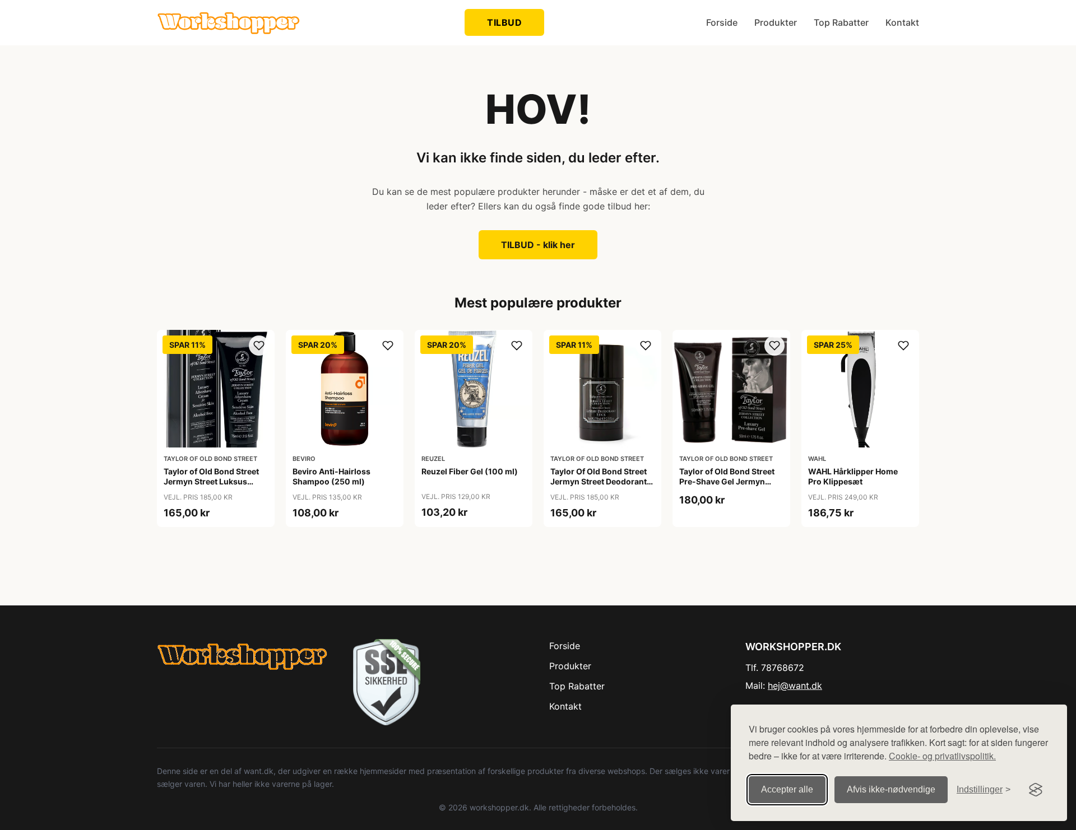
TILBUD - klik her (538, 244)
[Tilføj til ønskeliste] (259, 345)
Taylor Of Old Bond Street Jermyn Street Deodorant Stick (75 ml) (598, 481)
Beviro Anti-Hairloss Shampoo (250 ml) (331, 476)
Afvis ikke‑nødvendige (891, 789)
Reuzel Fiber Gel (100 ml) (469, 471)
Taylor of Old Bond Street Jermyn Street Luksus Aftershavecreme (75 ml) (211, 481)
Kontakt (902, 22)
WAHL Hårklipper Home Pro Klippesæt (853, 476)
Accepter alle (787, 789)
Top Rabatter (841, 22)
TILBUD (504, 22)
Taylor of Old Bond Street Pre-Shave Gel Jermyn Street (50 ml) (726, 481)
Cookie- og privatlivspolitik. (942, 755)
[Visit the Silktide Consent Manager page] (1035, 789)
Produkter (775, 22)
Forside (722, 22)
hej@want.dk (795, 685)
